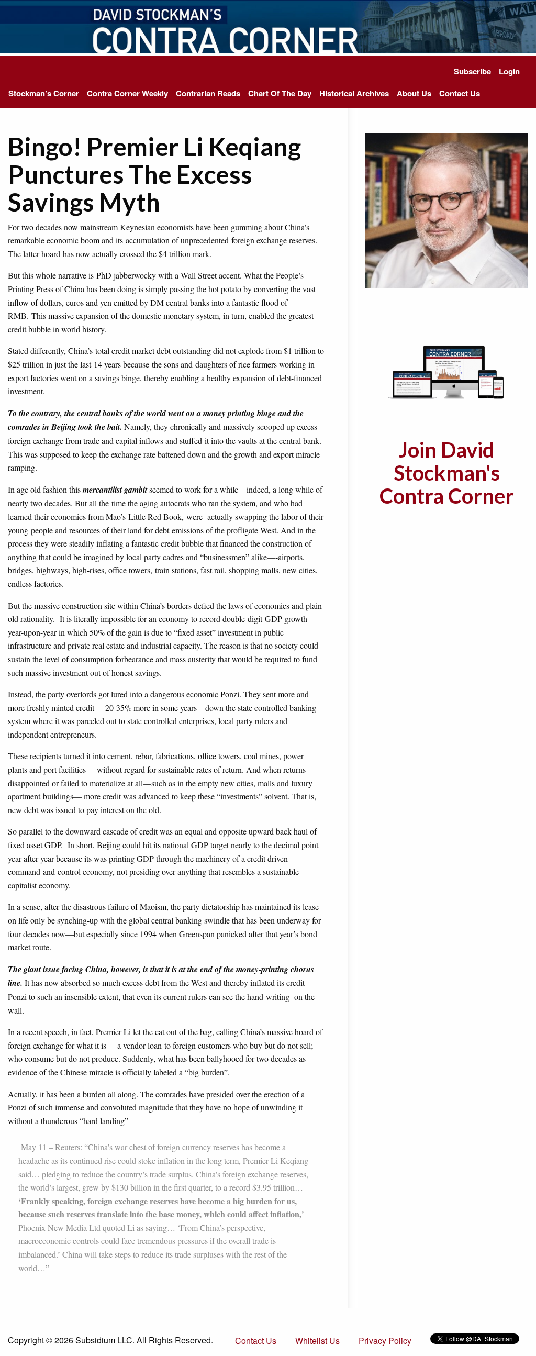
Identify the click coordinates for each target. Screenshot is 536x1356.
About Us (414, 93)
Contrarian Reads (208, 93)
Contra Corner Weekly (127, 93)
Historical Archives (354, 93)
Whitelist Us (317, 1341)
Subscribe (472, 71)
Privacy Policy (385, 1341)
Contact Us (459, 93)
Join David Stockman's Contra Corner (446, 472)
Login (509, 71)
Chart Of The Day (279, 93)
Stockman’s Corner (43, 93)
